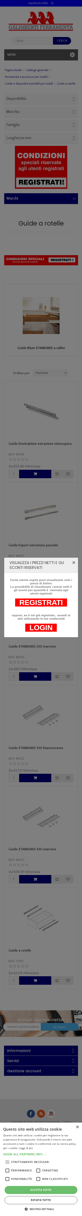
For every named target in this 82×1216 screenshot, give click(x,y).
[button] (41, 1154)
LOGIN (41, 628)
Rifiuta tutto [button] (41, 1200)
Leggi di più (26, 1148)
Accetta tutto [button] (41, 1190)
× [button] (77, 1127)
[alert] (41, 1169)
